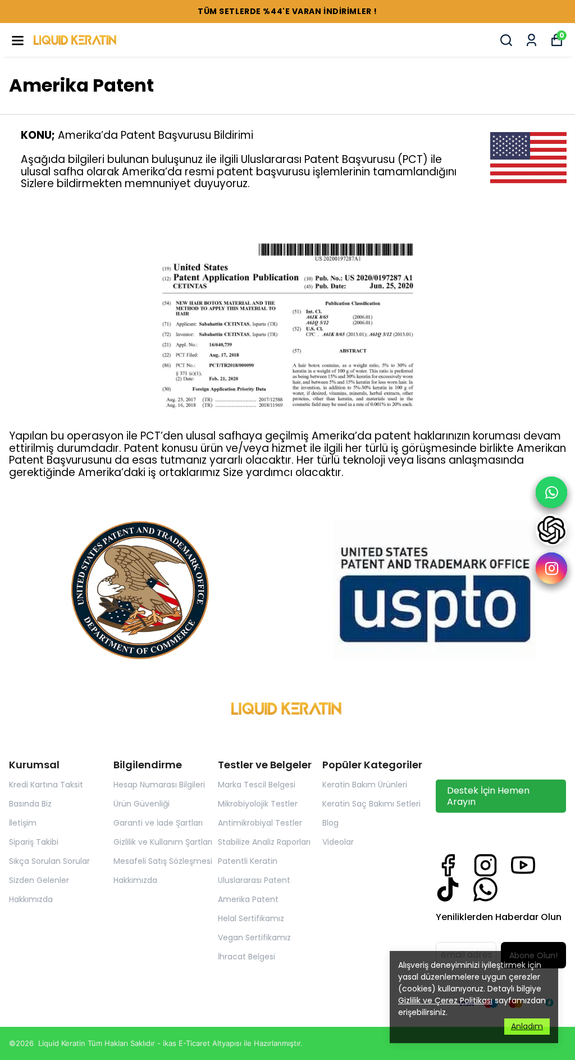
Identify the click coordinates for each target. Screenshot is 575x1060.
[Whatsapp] (485, 889)
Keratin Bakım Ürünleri (364, 784)
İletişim (22, 822)
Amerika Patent (248, 899)
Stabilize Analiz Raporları (264, 842)
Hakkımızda (31, 899)
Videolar (338, 842)
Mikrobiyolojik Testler (258, 803)
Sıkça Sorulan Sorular (49, 861)
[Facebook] (448, 865)
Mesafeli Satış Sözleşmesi (162, 861)
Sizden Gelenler (39, 880)
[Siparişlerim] (531, 40)
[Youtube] (523, 865)
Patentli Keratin (247, 861)
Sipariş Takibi (33, 842)
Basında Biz (30, 803)
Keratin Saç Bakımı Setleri (371, 803)
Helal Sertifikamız (251, 918)
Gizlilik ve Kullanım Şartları (162, 842)
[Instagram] (485, 865)
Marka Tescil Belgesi (256, 784)
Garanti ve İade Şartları (158, 822)
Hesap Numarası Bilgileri (159, 784)
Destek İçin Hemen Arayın (488, 796)
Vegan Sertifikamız (254, 937)
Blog (330, 822)
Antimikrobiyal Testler (260, 822)
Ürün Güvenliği (141, 803)
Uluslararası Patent (254, 880)
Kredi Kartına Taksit (46, 784)
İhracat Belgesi (246, 956)
